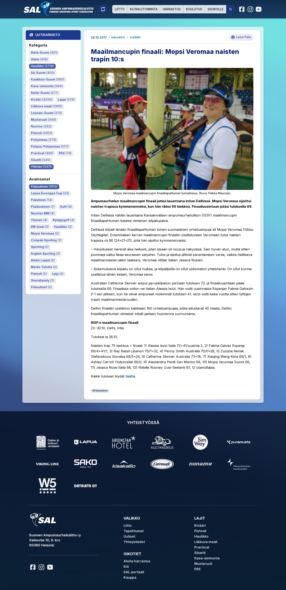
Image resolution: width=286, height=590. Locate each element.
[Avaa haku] (230, 9)
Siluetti (200, 553)
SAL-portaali (134, 572)
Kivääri (200, 525)
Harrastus (172, 9)
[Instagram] (250, 9)
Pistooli (200, 531)
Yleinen (135, 37)
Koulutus (194, 9)
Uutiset (129, 536)
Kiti (126, 566)
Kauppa (130, 577)
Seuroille (215, 9)
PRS (197, 569)
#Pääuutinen (100, 390)
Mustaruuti (203, 563)
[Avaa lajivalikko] (103, 9)
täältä (130, 376)
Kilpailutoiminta (143, 9)
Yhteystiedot (134, 542)
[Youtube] (259, 9)
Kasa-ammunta (207, 558)
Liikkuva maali (205, 542)
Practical (201, 547)
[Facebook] (242, 9)
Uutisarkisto (47, 35)
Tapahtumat (134, 531)
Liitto (120, 9)
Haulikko (118, 37)
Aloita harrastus (137, 561)
